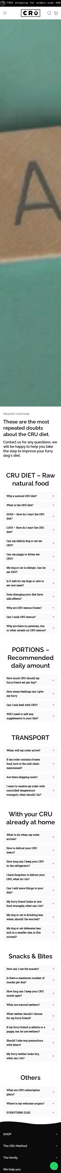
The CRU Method (15, 1146)
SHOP (7, 1134)
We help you (12, 1169)
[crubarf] (30, 13)
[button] (49, 13)
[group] (30, 3)
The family (10, 1157)
